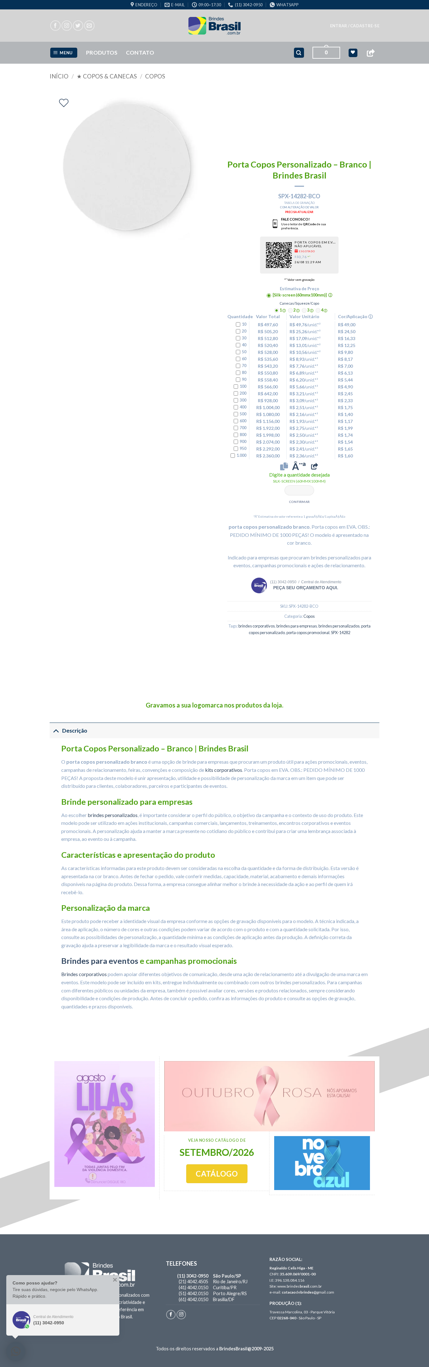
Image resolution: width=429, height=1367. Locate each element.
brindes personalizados (339, 625)
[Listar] (64, 103)
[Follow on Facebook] (55, 25)
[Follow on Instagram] (67, 25)
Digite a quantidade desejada (299, 477)
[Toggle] (56, 730)
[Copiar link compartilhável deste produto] (314, 466)
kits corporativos (223, 770)
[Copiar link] (370, 53)
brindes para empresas (296, 625)
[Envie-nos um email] (89, 25)
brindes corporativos (256, 625)
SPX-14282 (340, 632)
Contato (140, 52)
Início (59, 76)
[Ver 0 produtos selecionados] (353, 53)
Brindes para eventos (99, 960)
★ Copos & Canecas (107, 76)
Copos (155, 76)
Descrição (74, 730)
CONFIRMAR (299, 502)
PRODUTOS (102, 52)
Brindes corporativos (84, 974)
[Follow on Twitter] (78, 25)
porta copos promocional (307, 632)
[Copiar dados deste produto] (284, 466)
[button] (354, 25)
